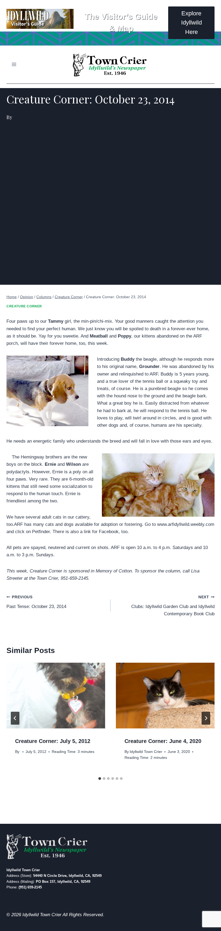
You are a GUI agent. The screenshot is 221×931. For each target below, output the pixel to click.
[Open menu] (14, 64)
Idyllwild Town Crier (146, 752)
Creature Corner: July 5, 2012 (52, 741)
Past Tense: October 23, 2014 (36, 602)
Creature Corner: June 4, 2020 (163, 741)
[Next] (206, 718)
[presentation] (55, 695)
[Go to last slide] (15, 718)
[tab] (99, 778)
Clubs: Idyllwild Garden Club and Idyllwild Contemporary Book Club (173, 605)
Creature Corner (24, 306)
